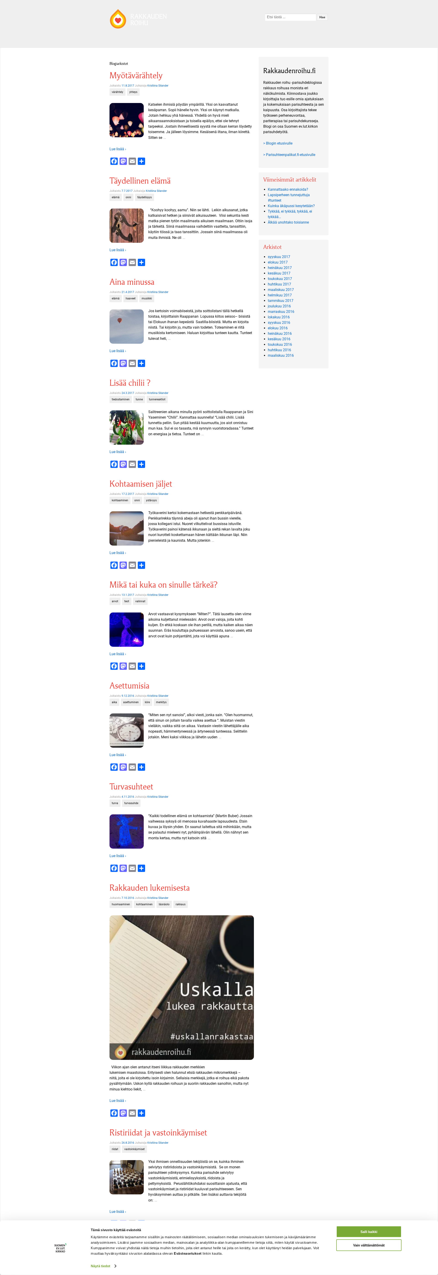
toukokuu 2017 (280, 279)
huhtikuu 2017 (279, 284)
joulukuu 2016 (279, 306)
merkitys (161, 702)
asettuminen (131, 702)
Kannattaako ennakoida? (288, 189)
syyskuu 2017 (279, 257)
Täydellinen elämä (140, 181)
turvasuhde (131, 803)
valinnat (140, 601)
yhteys (133, 92)
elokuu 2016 (278, 328)
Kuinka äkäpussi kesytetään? (291, 206)
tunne (139, 399)
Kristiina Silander (157, 85)
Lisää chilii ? (130, 383)
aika (114, 702)
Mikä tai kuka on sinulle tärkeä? (163, 585)
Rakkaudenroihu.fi (289, 70)
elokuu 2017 (278, 262)
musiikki (147, 298)
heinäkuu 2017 (280, 268)
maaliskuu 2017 (281, 290)
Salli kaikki (368, 1232)
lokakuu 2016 (279, 317)
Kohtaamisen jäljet (141, 484)
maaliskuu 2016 (281, 355)
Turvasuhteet (131, 786)
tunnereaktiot (157, 399)
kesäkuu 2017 (279, 273)
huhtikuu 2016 (279, 350)
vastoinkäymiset (134, 1149)
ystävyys (151, 500)
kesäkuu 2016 (279, 339)
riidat (115, 1149)
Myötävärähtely (136, 75)
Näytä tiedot (100, 1266)
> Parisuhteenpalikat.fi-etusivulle (289, 155)
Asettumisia (129, 686)
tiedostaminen (121, 399)
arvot (115, 601)
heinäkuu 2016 (280, 333)
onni (128, 197)
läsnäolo (164, 904)
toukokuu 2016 (280, 344)
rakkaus (180, 904)
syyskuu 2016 (279, 322)
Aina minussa (132, 282)
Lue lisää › (118, 149)
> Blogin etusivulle (277, 143)
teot (126, 601)
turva (115, 803)
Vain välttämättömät (369, 1245)
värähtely (117, 92)
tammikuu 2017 (280, 300)
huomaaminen (121, 904)
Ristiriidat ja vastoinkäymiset (158, 1132)
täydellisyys (144, 197)
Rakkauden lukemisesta (150, 888)
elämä (116, 197)
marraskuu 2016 (281, 311)
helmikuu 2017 (280, 295)
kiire (147, 702)
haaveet (131, 298)
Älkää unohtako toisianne (288, 222)
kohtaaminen (120, 500)
